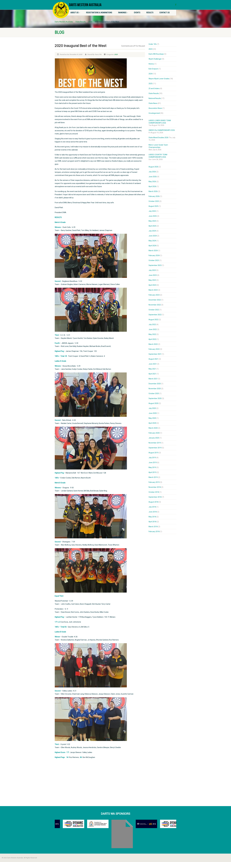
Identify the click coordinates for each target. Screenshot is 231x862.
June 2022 (153, 329)
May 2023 (152, 280)
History (151, 64)
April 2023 (152, 285)
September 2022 (155, 315)
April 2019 (152, 472)
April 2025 (152, 226)
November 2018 (155, 487)
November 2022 (155, 305)
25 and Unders (154, 88)
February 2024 (154, 255)
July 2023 (152, 270)
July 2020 (152, 408)
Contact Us (164, 12)
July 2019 (152, 458)
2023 (150, 49)
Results (149, 12)
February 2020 (154, 433)
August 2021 (153, 359)
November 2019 (155, 443)
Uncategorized (154, 113)
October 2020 (154, 393)
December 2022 (155, 300)
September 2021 (155, 354)
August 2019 (153, 453)
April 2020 (152, 423)
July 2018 (152, 507)
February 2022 (154, 349)
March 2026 (153, 191)
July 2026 (152, 172)
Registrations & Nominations (99, 12)
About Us (75, 12)
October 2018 (154, 492)
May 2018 (152, 517)
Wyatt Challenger (155, 59)
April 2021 (152, 374)
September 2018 (155, 497)
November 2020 (155, 389)
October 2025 (154, 201)
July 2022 (152, 324)
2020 (116, 54)
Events (137, 12)
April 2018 (152, 522)
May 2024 (152, 241)
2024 (150, 74)
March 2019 (153, 477)
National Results (155, 98)
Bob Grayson (153, 69)
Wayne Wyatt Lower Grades (159, 79)
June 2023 (153, 275)
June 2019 (153, 462)
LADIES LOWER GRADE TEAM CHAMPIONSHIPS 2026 (160, 122)
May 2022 (152, 334)
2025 (150, 84)
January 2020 (154, 438)
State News (153, 103)
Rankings (122, 12)
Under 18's (153, 44)
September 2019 (155, 448)
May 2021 (152, 369)
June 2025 (153, 216)
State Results (154, 93)
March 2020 (153, 428)
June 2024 (153, 236)
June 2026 (153, 177)
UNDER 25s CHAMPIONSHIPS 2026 (162, 130)
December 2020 (155, 384)
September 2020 (155, 398)
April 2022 (152, 339)
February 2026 (154, 196)
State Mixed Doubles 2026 (158, 137)
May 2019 (152, 467)
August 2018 (153, 502)
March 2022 (153, 344)
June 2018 (153, 512)
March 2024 (153, 251)
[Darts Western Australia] (61, 10)
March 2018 (153, 527)
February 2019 (154, 482)
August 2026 (153, 167)
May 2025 (152, 221)
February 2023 (154, 295)
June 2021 (153, 364)
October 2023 (154, 260)
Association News (155, 108)
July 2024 (152, 231)
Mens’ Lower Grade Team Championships (158, 146)
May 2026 (152, 181)
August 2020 (153, 403)
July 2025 (152, 211)
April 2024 (152, 246)
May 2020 (152, 418)
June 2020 (153, 413)
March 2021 (153, 379)
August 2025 (153, 206)
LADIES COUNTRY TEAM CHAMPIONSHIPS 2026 (158, 156)
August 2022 (153, 320)
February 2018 (154, 531)
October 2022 (154, 310)
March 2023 (153, 290)
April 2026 (152, 186)
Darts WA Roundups (156, 54)
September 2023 (155, 265)
